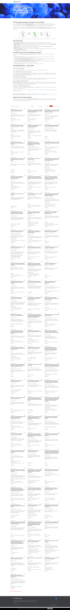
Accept (48, 608)
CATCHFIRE (42, 1)
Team (51, 1)
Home (32, 1)
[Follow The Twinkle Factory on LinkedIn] (56, 598)
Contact (54, 1)
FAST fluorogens (23, 89)
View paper (12, 154)
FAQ (48, 1)
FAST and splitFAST (37, 1)
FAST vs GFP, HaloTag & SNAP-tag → (42, 94)
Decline (51, 608)
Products (46, 1)
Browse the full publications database (16, 591)
